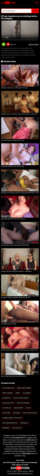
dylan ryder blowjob (24, 388)
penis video (6, 413)
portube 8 (16, 413)
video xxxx (30, 440)
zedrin (18, 393)
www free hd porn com (11, 462)
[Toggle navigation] (37, 2)
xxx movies (20, 460)
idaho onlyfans (7, 393)
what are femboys (23, 403)
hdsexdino (6, 428)
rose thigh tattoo (8, 388)
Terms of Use (22, 471)
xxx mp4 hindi (18, 438)
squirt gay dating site (9, 423)
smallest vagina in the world (12, 418)
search (35, 11)
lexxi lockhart (18, 408)
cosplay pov (24, 423)
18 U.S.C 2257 (11, 471)
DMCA (31, 471)
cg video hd (6, 398)
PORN (8, 2)
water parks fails (8, 403)
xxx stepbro (27, 393)
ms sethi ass (6, 408)
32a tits (28, 408)
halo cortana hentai (30, 413)
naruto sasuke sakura (21, 398)
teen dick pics (17, 428)
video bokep (26, 453)
